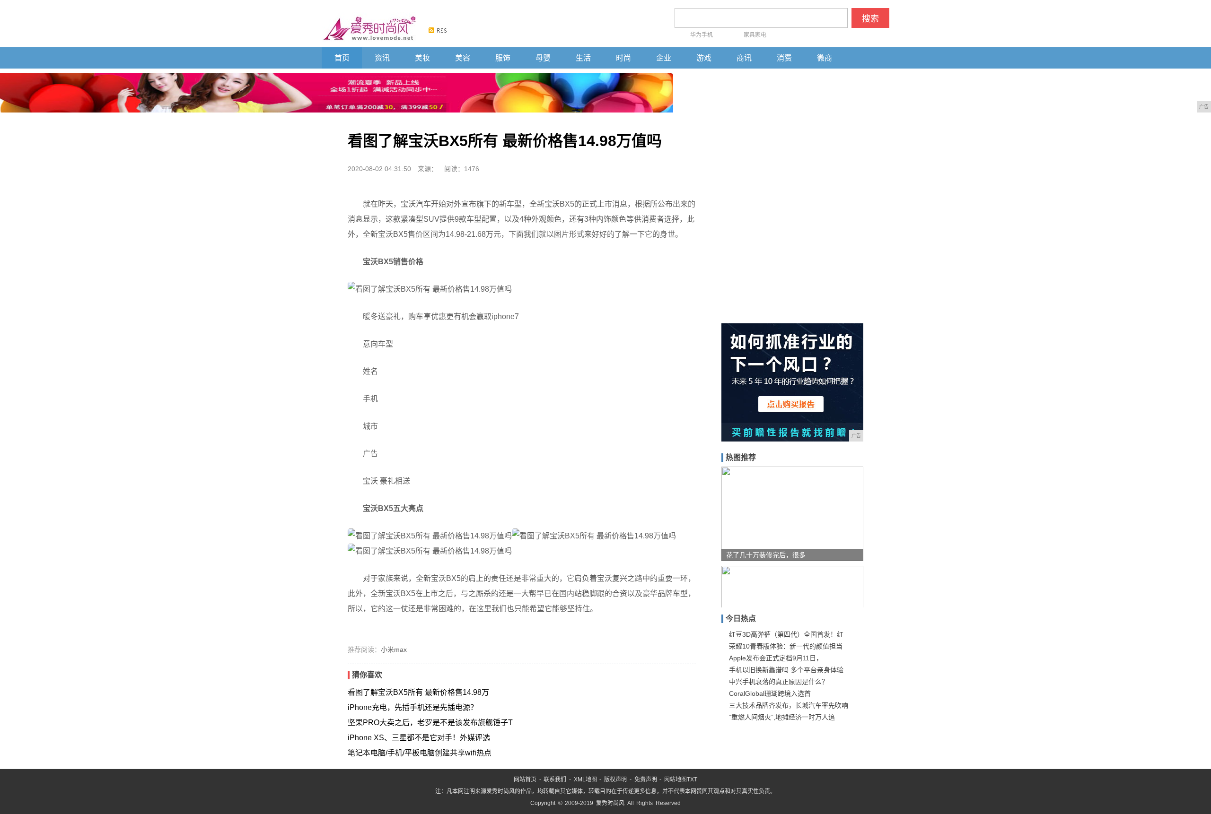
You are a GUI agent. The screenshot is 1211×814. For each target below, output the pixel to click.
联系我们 (555, 779)
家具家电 (755, 35)
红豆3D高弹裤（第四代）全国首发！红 (786, 634)
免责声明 (645, 779)
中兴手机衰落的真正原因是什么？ (778, 681)
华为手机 (701, 35)
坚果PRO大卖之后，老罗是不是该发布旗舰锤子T (430, 723)
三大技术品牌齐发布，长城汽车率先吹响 (788, 705)
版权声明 (615, 779)
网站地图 (675, 779)
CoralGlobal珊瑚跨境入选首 (770, 693)
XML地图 (585, 779)
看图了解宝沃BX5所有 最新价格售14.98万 (418, 692)
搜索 (870, 19)
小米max (394, 649)
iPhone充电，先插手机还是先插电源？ (413, 707)
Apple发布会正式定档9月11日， (776, 658)
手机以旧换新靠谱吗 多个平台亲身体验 (786, 670)
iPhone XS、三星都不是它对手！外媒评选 (419, 738)
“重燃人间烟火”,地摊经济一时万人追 (782, 717)
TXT (692, 779)
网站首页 (525, 779)
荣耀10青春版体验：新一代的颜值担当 (785, 646)
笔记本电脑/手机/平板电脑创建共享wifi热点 (419, 753)
